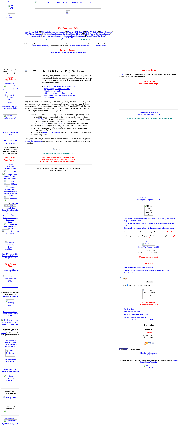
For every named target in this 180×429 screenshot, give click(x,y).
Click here (10, 93)
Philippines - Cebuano (10, 216)
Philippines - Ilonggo (10, 218)
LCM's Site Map (11, 2)
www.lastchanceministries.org (39, 46)
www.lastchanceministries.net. (77, 44)
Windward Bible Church (75, 32)
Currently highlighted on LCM (10, 271)
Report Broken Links (67, 38)
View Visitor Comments (33, 34)
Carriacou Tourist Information (74, 36)
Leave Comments (106, 32)
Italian (10, 195)
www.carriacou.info (99, 46)
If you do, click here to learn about (138, 267)
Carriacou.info (35, 36)
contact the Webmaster (51, 132)
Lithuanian (14, 203)
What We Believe (92, 32)
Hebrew (14, 184)
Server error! (135, 349)
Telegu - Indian (10, 189)
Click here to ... (10, 83)
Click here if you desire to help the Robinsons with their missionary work (149, 228)
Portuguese (10, 220)
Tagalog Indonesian (10, 193)
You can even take (10, 360)
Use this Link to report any (148, 112)
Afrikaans (10, 166)
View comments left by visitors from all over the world (10, 313)
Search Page (42, 123)
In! (122, 349)
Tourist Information (10, 369)
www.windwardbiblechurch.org (78, 46)
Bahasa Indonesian (10, 191)
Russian (14, 224)
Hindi (13, 187)
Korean (13, 201)
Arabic (14, 172)
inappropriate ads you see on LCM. (149, 114)
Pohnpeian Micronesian (10, 210)
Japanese (13, 198)
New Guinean (10, 212)
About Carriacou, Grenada (52, 36)
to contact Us (10, 95)
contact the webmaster (33, 141)
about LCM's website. (148, 355)
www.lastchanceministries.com (53, 44)
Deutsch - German (10, 177)
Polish (10, 222)
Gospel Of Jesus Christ (31, 32)
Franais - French (10, 179)
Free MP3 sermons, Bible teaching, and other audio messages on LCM (10, 256)
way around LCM (11, 18)
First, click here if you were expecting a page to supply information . (59, 88)
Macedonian (10, 208)
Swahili (10, 228)
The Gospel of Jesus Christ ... (10, 141)
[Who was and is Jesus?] (10, 129)
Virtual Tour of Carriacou (96, 36)
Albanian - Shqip (10, 168)
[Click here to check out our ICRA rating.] (148, 368)
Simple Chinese (13, 175)
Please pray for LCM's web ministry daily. (10, 107)
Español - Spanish (10, 226)
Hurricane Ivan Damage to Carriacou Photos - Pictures (63, 34)
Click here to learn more (148, 353)
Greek (14, 181)
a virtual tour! (10, 361)
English (10, 164)
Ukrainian (15, 231)
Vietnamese (10, 236)
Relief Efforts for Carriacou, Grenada (97, 34)
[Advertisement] (8, 25)
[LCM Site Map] (11, 13)
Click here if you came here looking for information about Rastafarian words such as (60, 95)
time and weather (10, 346)
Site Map (41, 119)
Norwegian (10, 214)
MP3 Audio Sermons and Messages (53, 32)
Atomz (59, 123)
